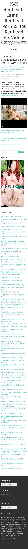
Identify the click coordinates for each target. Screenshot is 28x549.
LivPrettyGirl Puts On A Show (11, 358)
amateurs (11, 525)
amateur (3, 535)
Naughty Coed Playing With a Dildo (13, 401)
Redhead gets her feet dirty (10, 275)
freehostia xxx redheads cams (5, 494)
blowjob (16, 525)
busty (25, 525)
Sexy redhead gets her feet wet (11, 262)
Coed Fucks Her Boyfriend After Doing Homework (12, 417)
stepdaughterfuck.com (6, 79)
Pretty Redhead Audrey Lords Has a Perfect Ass (13, 422)
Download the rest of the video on (12, 132)
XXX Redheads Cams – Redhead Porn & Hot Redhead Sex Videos (14, 20)
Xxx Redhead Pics (3, 496)
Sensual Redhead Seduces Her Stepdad (11, 398)
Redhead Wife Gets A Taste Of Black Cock (13, 308)
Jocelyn (5, 67)
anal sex (21, 525)
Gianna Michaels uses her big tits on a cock (14, 237)
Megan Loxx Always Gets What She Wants (13, 354)
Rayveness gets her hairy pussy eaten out (14, 266)
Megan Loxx (21, 74)
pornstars (17, 519)
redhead (9, 76)
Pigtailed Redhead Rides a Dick (11, 468)
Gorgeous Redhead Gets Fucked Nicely (12, 465)
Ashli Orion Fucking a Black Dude (12, 305)
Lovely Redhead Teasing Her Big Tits (13, 425)
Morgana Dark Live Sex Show (11, 341)
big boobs (13, 537)
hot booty (14, 517)
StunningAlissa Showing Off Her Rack (12, 316)
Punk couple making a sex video (12, 272)
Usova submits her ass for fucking (12, 285)
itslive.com (20, 532)
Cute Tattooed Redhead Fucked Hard (13, 146)
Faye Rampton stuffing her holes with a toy (14, 220)
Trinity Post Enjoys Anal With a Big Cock (13, 441)
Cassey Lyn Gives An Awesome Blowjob (11, 330)
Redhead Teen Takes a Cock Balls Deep (12, 460)
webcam (22, 523)
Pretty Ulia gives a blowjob (10, 292)
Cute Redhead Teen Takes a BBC (12, 437)
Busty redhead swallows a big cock (13, 216)
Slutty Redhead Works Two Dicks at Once (13, 445)
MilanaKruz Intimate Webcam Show (13, 375)
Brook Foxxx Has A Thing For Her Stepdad (12, 361)
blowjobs (10, 530)
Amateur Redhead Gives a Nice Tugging (11, 434)
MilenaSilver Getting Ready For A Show (12, 350)
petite (7, 532)
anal (8, 526)
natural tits (3, 76)
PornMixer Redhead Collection (11, 496)
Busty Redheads (17, 67)
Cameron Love (12, 528)
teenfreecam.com (5, 537)
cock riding (4, 521)
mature (20, 526)
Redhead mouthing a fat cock (11, 229)
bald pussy (16, 530)
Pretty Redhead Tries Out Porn (11, 390)
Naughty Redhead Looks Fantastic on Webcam (13, 139)
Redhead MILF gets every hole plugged (11, 281)
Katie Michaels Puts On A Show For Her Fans (13, 366)
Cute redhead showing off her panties (14, 302)
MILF (24, 526)
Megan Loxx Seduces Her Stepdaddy (13, 327)
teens (17, 528)
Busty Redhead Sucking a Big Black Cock (13, 410)
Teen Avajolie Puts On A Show (11, 334)
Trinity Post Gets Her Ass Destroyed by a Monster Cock (13, 405)
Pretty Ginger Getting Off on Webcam (14, 452)
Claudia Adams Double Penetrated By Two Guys (14, 393)
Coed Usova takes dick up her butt (12, 241)
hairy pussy (4, 530)
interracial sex (5, 517)
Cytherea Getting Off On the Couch (13, 324)
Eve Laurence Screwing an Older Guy (14, 449)
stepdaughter (15, 76)
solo (15, 532)
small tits (3, 526)
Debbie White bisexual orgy (10, 277)
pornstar (11, 519)
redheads (20, 517)
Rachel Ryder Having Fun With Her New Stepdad (13, 345)
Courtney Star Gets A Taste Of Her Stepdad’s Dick (13, 320)
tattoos (15, 539)
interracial (4, 533)
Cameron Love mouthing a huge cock (14, 269)
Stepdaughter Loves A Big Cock (12, 312)
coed (10, 517)
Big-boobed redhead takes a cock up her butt (13, 245)
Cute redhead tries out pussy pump (13, 226)
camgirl (8, 535)
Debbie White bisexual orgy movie (12, 299)
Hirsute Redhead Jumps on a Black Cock (13, 429)
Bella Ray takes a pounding (10, 254)
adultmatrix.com (17, 521)
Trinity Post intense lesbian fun (11, 224)
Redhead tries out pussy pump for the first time (14, 233)
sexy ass (11, 532)
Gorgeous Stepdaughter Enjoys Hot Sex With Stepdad (13, 381)
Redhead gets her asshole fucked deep (12, 288)
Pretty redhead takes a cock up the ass (14, 248)
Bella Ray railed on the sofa (10, 257)
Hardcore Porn (6, 69)
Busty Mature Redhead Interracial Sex (13, 455)
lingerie (3, 532)
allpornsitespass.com (7, 539)
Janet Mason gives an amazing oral (13, 259)
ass (17, 526)
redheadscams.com (12, 533)
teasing (23, 519)
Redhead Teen (11, 71)
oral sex (10, 521)
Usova (20, 530)
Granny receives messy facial (11, 251)
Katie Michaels (14, 535)
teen (14, 79)
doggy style (4, 528)
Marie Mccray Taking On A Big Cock (13, 372)
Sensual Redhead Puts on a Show (12, 413)
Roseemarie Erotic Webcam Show (12, 370)
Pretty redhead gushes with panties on (13, 296)
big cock (20, 533)
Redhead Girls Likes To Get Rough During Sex (13, 338)
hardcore (15, 74)
